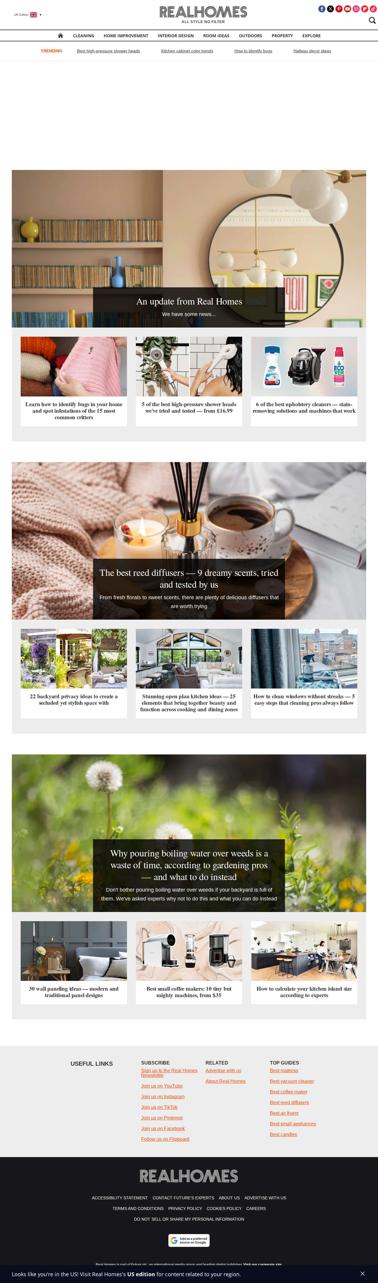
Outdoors (250, 35)
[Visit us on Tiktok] (373, 8)
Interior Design (176, 35)
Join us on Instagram (163, 1096)
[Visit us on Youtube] (347, 8)
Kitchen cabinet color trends (187, 50)
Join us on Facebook (163, 1128)
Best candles (283, 1134)
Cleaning (83, 35)
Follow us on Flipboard (165, 1139)
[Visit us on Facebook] (321, 8)
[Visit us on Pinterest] (339, 8)
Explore (311, 35)
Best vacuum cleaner (292, 1081)
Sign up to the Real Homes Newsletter (169, 1073)
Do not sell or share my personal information (189, 1219)
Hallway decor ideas (312, 50)
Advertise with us (223, 1070)
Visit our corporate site (262, 1265)
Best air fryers (284, 1113)
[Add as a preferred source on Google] (189, 1240)
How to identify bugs (253, 50)
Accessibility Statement (120, 1197)
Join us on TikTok (159, 1107)
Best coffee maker (288, 1091)
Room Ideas (216, 35)
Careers (256, 1208)
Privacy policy (185, 1208)
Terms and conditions (138, 1208)
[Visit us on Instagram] (356, 8)
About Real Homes (225, 1081)
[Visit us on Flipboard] (364, 8)
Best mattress (284, 1070)
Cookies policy (224, 1208)
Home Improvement (126, 35)
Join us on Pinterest (162, 1117)
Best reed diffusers (289, 1102)
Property (282, 35)
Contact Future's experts (183, 1197)
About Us (229, 1197)
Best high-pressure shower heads (108, 50)
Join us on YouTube (162, 1085)
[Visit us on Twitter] (330, 8)
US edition (141, 1274)
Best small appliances (293, 1123)
